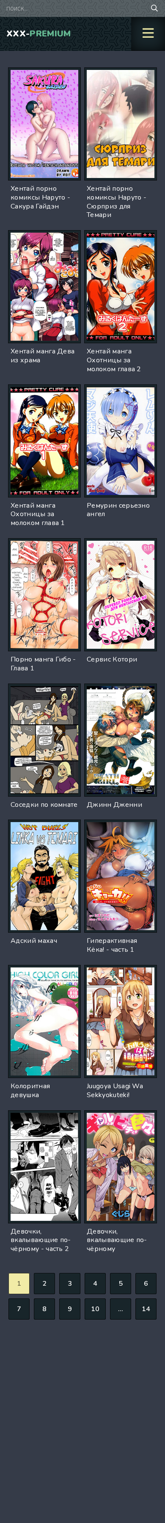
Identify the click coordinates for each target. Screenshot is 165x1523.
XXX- (38, 33)
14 (146, 1309)
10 (95, 1309)
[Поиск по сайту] (154, 8)
